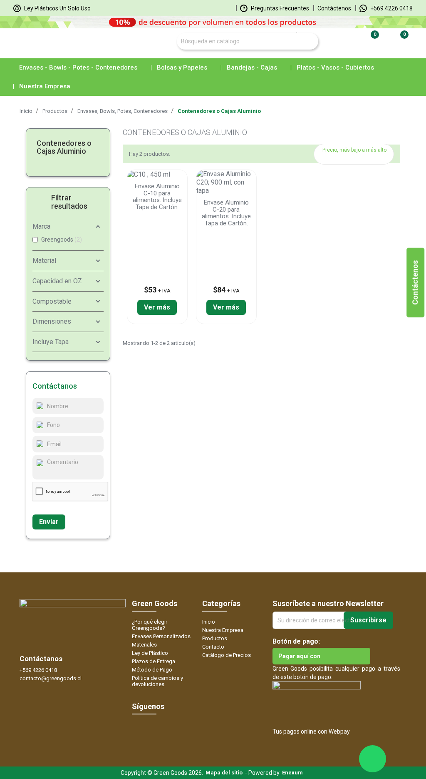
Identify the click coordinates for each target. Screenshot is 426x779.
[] (299, 32)
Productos (214, 638)
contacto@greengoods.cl (51, 678)
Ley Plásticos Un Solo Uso (57, 8)
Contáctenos (334, 8)
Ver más (157, 307)
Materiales (144, 645)
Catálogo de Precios (226, 655)
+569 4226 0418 (391, 8)
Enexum (293, 772)
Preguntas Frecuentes (279, 8)
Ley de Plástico (150, 653)
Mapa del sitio (224, 772)
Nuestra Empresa (222, 630)
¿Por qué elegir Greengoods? (149, 625)
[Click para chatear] (372, 758)
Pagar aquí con (299, 656)
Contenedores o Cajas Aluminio (64, 147)
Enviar (49, 522)
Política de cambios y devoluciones (157, 681)
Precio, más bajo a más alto (354, 156)
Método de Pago (152, 670)
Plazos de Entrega (153, 661)
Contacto (213, 647)
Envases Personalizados (161, 636)
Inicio (208, 622)
